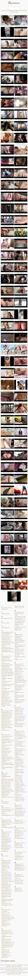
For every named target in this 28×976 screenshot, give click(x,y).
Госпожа (4, 752)
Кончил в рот (5, 880)
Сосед (16, 778)
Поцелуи (17, 695)
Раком (16, 711)
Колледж (4, 877)
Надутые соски (19, 613)
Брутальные (5, 700)
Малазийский (5, 932)
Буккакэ (4, 703)
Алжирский (5, 641)
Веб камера (5, 711)
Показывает (18, 685)
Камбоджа (5, 862)
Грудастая (4, 757)
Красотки (4, 894)
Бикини (4, 666)
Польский (17, 686)
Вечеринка (5, 715)
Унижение (18, 821)
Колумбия (4, 878)
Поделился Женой (20, 682)
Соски (16, 781)
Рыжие (17, 726)
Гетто (3, 737)
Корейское (5, 886)
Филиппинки (18, 831)
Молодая (4, 955)
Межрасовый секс (7, 947)
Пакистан (17, 664)
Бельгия (4, 663)
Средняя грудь (19, 788)
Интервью (4, 842)
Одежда (17, 639)
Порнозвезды (18, 689)
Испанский (5, 847)
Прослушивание (19, 696)
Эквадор (17, 874)
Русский (2, 965)
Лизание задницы (7, 918)
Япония (17, 891)
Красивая (4, 893)
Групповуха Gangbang (8, 764)
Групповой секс (6, 760)
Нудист (17, 628)
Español (14, 965)
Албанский (5, 639)
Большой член (6, 688)
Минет (3, 952)
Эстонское (18, 883)
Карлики (4, 866)
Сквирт (17, 765)
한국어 (8, 966)
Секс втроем (18, 737)
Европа (4, 801)
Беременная (5, 665)
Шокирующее (19, 868)
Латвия (4, 911)
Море (3, 957)
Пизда (16, 670)
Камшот (4, 863)
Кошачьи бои (5, 890)
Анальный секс (6, 644)
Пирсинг (17, 671)
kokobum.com (14, 972)
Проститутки (18, 699)
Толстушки (18, 811)
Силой (16, 757)
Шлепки (17, 867)
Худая (16, 846)
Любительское (6, 924)
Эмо (16, 879)
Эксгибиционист (19, 876)
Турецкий (17, 815)
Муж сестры (18, 607)
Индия (3, 836)
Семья (16, 744)
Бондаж (4, 693)
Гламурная (5, 739)
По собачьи (18, 676)
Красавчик (5, 892)
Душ (3, 795)
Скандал (17, 763)
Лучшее (4, 923)
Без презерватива (7, 660)
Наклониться (18, 616)
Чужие (17, 858)
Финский (17, 832)
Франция (17, 835)
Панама (17, 667)
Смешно (17, 771)
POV (3, 623)
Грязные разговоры (7, 767)
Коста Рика (5, 889)
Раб (16, 707)
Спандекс (17, 783)
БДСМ (3, 659)
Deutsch (8, 965)
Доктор (4, 788)
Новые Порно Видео (21, 10)
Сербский (17, 749)
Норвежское (18, 627)
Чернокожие (18, 852)
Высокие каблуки (7, 727)
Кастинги (4, 868)
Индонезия (5, 838)
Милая (3, 951)
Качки (3, 869)
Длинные (4, 786)
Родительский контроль (14, 973)
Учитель (17, 823)
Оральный (18, 645)
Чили (16, 855)
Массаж (4, 941)
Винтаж (4, 718)
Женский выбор (6, 811)
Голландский (5, 745)
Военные (4, 722)
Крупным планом (7, 900)
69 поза (4, 609)
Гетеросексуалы (6, 736)
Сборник (17, 731)
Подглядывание (19, 680)
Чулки (16, 859)
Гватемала (5, 734)
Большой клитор (6, 685)
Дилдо (4, 785)
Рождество (18, 719)
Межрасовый (5, 945)
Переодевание (19, 668)
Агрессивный (5, 636)
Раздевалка (18, 708)
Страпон (17, 797)
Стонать (17, 794)
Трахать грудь (19, 812)
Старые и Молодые (20, 791)
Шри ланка (18, 870)
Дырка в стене (6, 797)
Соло (16, 777)
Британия (4, 699)
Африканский (5, 651)
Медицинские (6, 944)
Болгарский (5, 671)
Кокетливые (5, 874)
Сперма (17, 784)
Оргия (16, 652)
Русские (17, 725)
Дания (3, 773)
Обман (17, 634)
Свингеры (17, 732)
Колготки (4, 875)
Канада (4, 865)
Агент (3, 635)
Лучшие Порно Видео (7, 10)
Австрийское (5, 633)
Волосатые (5, 724)
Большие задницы (7, 675)
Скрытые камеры (20, 766)
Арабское (4, 647)
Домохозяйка (5, 791)
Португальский (19, 692)
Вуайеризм (5, 725)
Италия (4, 849)
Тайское (17, 805)
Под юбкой (18, 679)
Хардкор (17, 843)
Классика (4, 872)
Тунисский (18, 814)
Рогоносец (18, 716)
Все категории (14, 12)
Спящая (17, 787)
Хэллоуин (17, 847)
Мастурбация (5, 942)
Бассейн (4, 657)
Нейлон (17, 619)
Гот (2, 754)
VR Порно (4, 627)
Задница (4, 821)
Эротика (17, 880)
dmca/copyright (23, 972)
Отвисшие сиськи (20, 656)
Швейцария (18, 865)
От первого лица (19, 653)
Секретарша (18, 735)
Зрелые (4, 824)
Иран (3, 844)
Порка (16, 688)
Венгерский (5, 714)
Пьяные (17, 702)
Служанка (18, 769)
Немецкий (18, 621)
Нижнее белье (19, 624)
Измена (4, 833)
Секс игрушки (19, 738)
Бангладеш (5, 656)
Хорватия (17, 844)
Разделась (18, 710)
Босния (4, 696)
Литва (3, 921)
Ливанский (5, 915)
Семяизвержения (20, 746)
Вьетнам (4, 730)
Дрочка (4, 794)
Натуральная (18, 618)
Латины (4, 914)
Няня (16, 630)
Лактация (4, 909)
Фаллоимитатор (19, 828)
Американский (6, 642)
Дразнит (4, 792)
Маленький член (6, 936)
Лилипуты (5, 920)
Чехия (16, 853)
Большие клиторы (7, 678)
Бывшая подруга (6, 705)
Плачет (17, 673)
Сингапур (17, 760)
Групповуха (5, 763)
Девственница (6, 779)
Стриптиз (17, 799)
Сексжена (18, 743)
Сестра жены (18, 750)
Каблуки (4, 860)
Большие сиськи (6, 681)
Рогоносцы (18, 717)
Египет (4, 803)
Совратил (17, 775)
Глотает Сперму (6, 740)
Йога (3, 856)
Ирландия (4, 845)
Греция (4, 755)
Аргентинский (6, 648)
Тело (16, 809)
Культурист (5, 903)
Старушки (17, 790)
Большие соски (6, 684)
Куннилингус (5, 905)
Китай (3, 871)
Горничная (4, 751)
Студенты (17, 800)
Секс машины (19, 741)
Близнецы (4, 668)
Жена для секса (6, 809)
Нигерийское (18, 622)
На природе (18, 612)
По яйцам (17, 677)
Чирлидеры (18, 856)
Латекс (4, 912)
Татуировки (18, 808)
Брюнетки (4, 702)
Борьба (4, 694)
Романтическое (19, 720)
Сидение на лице (20, 754)
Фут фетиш (18, 838)
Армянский (5, 650)
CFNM (3, 613)
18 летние (4, 607)
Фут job (17, 836)
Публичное (18, 701)
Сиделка (17, 753)
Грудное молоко (6, 758)
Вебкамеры (5, 712)
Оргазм (17, 649)
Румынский (18, 723)
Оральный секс (19, 646)
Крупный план (6, 899)
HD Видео (4, 618)
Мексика (4, 949)
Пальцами (18, 665)
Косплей (4, 887)
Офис (16, 659)
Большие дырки (6, 672)
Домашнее (5, 789)
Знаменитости (6, 823)
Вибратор (4, 717)
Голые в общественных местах (6, 748)
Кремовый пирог (6, 896)
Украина (17, 820)
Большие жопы (6, 674)
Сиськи (17, 762)
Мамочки (4, 939)
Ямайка (17, 889)
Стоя (16, 796)
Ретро (16, 714)
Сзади (16, 751)
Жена (3, 808)
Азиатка (4, 638)
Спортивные (18, 786)
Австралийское (6, 632)
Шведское (18, 864)
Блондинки (5, 669)
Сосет (16, 780)
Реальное (17, 713)
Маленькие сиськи (7, 933)
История (4, 848)
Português (20, 965)
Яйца (16, 888)
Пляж (16, 674)
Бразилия (4, 697)
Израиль (4, 835)
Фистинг (17, 833)
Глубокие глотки (6, 742)
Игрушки (4, 832)
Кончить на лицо (6, 881)
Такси (16, 806)
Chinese (19, 966)
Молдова (4, 954)
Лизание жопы (6, 917)
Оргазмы (17, 650)
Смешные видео (19, 772)
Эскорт (17, 882)
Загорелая (5, 820)
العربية (25, 965)
